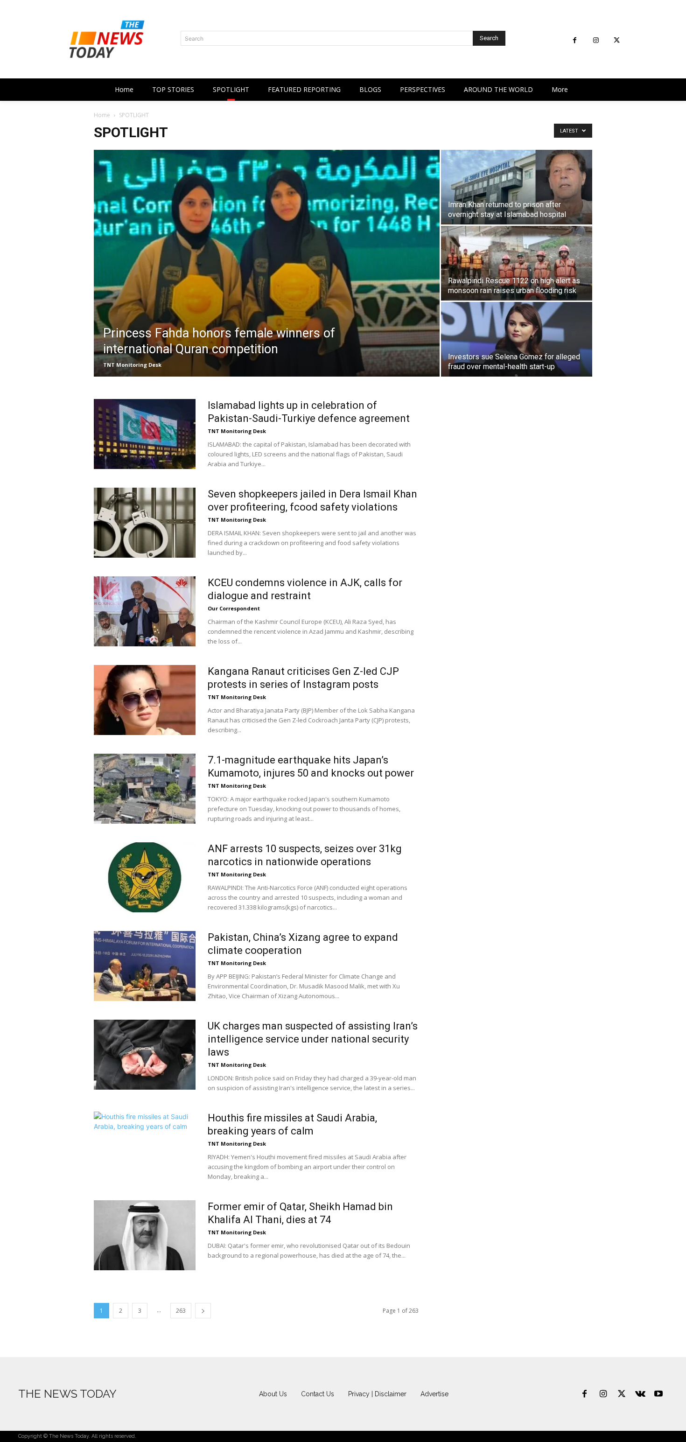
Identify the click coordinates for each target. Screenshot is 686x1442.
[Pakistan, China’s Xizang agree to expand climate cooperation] (145, 966)
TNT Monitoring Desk (132, 364)
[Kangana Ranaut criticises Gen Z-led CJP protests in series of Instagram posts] (145, 700)
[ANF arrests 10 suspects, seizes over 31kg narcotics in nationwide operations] (145, 877)
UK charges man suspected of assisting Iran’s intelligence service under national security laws (313, 1039)
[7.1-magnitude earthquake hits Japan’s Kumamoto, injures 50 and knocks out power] (145, 789)
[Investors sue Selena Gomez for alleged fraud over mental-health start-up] (516, 339)
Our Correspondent (234, 608)
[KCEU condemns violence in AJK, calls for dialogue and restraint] (145, 611)
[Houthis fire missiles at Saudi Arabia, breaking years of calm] (145, 1147)
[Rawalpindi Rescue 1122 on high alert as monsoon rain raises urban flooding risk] (516, 263)
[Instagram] (596, 40)
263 (181, 1311)
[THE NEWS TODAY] (107, 39)
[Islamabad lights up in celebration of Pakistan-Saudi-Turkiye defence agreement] (145, 434)
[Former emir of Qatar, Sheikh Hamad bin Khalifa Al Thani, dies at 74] (145, 1235)
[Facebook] (575, 40)
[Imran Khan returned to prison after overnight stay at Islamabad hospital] (516, 187)
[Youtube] (658, 1394)
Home (102, 115)
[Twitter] (617, 40)
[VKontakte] (640, 1394)
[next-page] (203, 1310)
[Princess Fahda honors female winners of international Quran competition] (267, 263)
